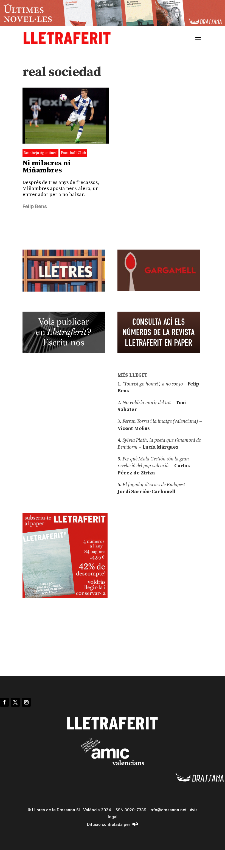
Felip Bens (34, 206)
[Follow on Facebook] (4, 702)
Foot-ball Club (73, 152)
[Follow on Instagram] (26, 702)
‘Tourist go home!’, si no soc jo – (154, 384)
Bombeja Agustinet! (40, 152)
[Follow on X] (15, 702)
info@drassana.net (168, 809)
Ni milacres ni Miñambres (46, 167)
